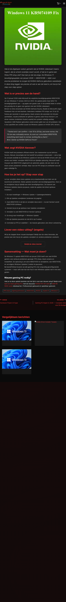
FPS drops (7, 290)
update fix (46, 290)
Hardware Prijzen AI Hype (9, 301)
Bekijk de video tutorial (33, 244)
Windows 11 (54, 290)
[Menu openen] (64, 3)
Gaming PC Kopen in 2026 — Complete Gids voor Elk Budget (50, 302)
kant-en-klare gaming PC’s (13, 284)
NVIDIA (38, 290)
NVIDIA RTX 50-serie (42, 284)
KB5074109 (30, 290)
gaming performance (18, 290)
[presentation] (16, 330)
